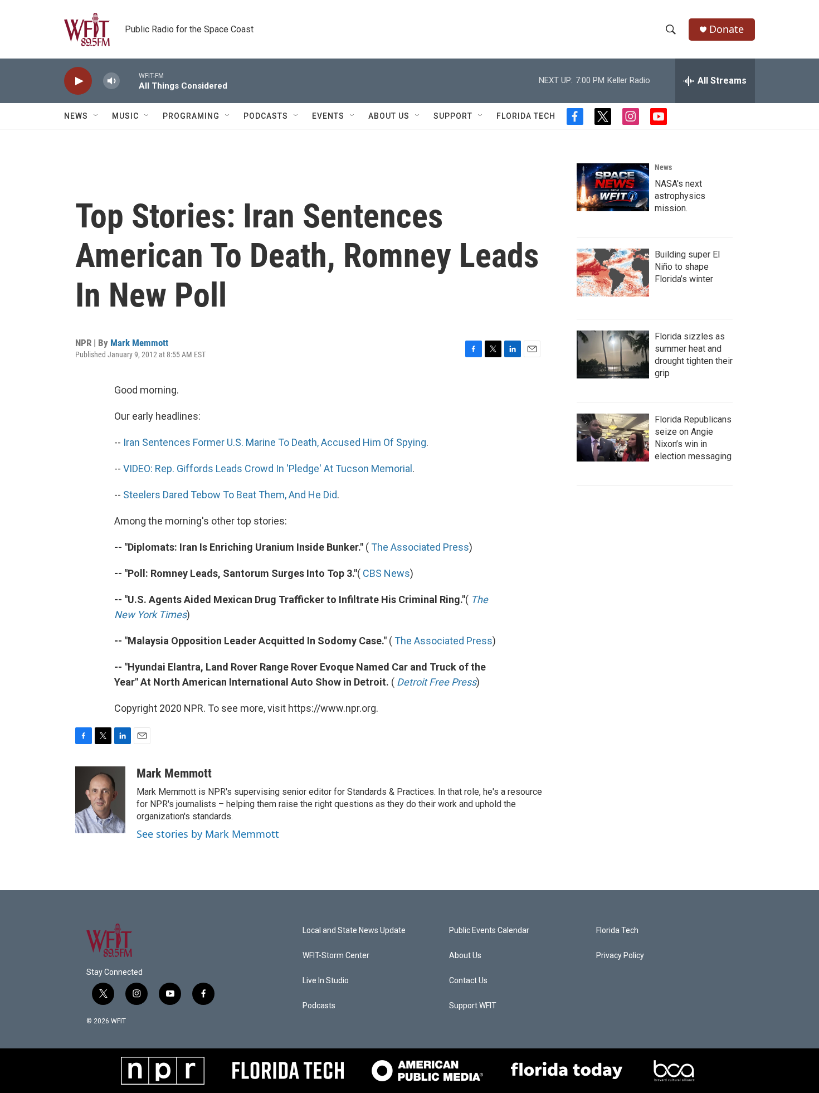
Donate (726, 29)
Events (328, 115)
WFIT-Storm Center (336, 955)
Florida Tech (525, 115)
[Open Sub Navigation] (96, 115)
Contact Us (468, 981)
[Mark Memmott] (100, 799)
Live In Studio (326, 981)
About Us (389, 115)
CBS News (386, 573)
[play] (78, 81)
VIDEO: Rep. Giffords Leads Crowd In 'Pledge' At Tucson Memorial (267, 468)
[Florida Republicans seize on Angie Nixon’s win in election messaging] (613, 438)
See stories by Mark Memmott (207, 834)
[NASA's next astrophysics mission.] (613, 187)
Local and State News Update (354, 930)
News (663, 167)
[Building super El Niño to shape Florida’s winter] (613, 273)
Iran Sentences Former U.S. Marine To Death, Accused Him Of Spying (274, 442)
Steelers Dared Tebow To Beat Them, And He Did (230, 495)
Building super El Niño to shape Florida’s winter (687, 266)
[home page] (87, 29)
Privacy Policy (620, 955)
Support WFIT (472, 1006)
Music (125, 115)
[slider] (129, 80)
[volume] (111, 81)
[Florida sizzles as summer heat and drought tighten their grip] (613, 354)
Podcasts (265, 115)
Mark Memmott (139, 342)
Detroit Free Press (436, 682)
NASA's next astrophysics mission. (680, 195)
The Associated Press (420, 547)
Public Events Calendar (489, 930)
